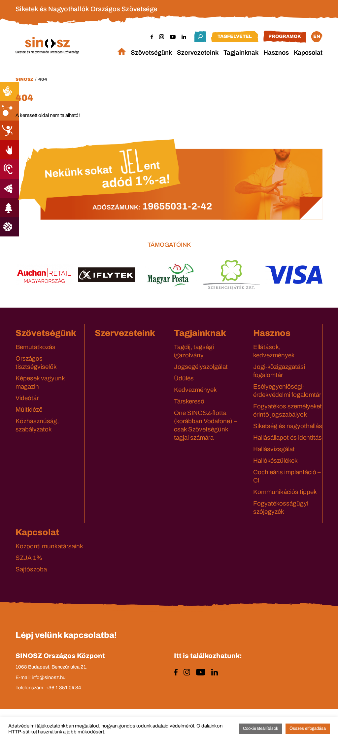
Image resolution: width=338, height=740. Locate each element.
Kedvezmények (195, 389)
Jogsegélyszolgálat (201, 366)
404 (42, 79)
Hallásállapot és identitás (287, 437)
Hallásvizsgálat (274, 449)
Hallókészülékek (275, 460)
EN (316, 36)
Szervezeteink (198, 52)
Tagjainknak (240, 52)
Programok (284, 36)
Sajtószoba (31, 569)
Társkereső (189, 401)
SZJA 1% (29, 557)
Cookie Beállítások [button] (260, 728)
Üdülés (184, 378)
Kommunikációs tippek (285, 491)
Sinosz (24, 79)
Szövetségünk (151, 52)
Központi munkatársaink (49, 546)
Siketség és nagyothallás (287, 426)
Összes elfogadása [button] (307, 728)
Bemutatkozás (35, 346)
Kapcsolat (308, 52)
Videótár (27, 398)
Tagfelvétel (235, 36)
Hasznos (276, 52)
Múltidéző (29, 409)
